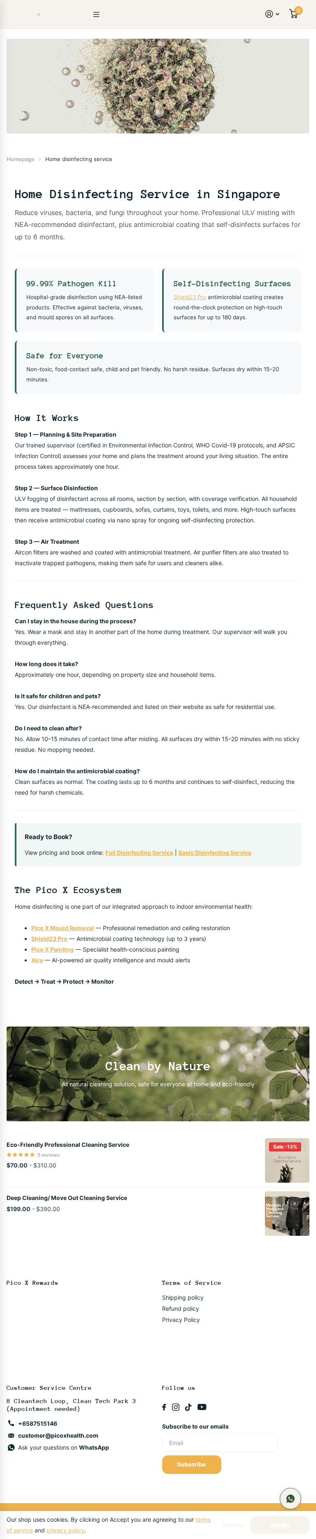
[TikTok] (188, 1407)
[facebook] (164, 1407)
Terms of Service (191, 1282)
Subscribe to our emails (195, 1426)
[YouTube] (202, 1407)
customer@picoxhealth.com (58, 1435)
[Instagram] (175, 1407)
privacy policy (65, 1530)
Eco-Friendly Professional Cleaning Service (68, 1144)
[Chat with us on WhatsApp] (290, 1498)
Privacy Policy (181, 1319)
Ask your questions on (63, 1447)
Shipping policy (183, 1297)
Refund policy (180, 1308)
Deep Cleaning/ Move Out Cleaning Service (67, 1197)
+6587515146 (37, 1423)
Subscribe (192, 1464)
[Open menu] (96, 14)
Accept (280, 1524)
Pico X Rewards (32, 1282)
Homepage (21, 159)
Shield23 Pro (190, 297)
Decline (233, 1525)
